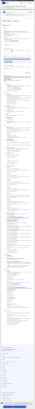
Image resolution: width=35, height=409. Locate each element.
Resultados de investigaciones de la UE (8, 383)
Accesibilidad (4, 369)
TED (3, 18)
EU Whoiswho (4, 385)
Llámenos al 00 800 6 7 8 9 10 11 (7, 398)
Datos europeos (4, 381)
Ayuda (3, 355)
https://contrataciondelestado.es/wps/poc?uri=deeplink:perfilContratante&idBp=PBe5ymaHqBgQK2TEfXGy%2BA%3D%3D (19, 288)
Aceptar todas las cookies (8, 406)
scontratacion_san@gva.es (14, 40)
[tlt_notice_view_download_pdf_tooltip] (4, 59)
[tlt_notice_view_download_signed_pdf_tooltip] (11, 51)
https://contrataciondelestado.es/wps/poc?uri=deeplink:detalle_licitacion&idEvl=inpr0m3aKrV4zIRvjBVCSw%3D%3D (18, 217)
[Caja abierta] (3, 25)
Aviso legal (3, 366)
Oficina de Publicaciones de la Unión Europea (9, 349)
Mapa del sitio (4, 375)
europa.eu (10, 394)
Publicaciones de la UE (5, 386)
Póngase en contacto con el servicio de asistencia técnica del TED (11, 357)
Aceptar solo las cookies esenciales (19, 406)
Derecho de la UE (4, 380)
